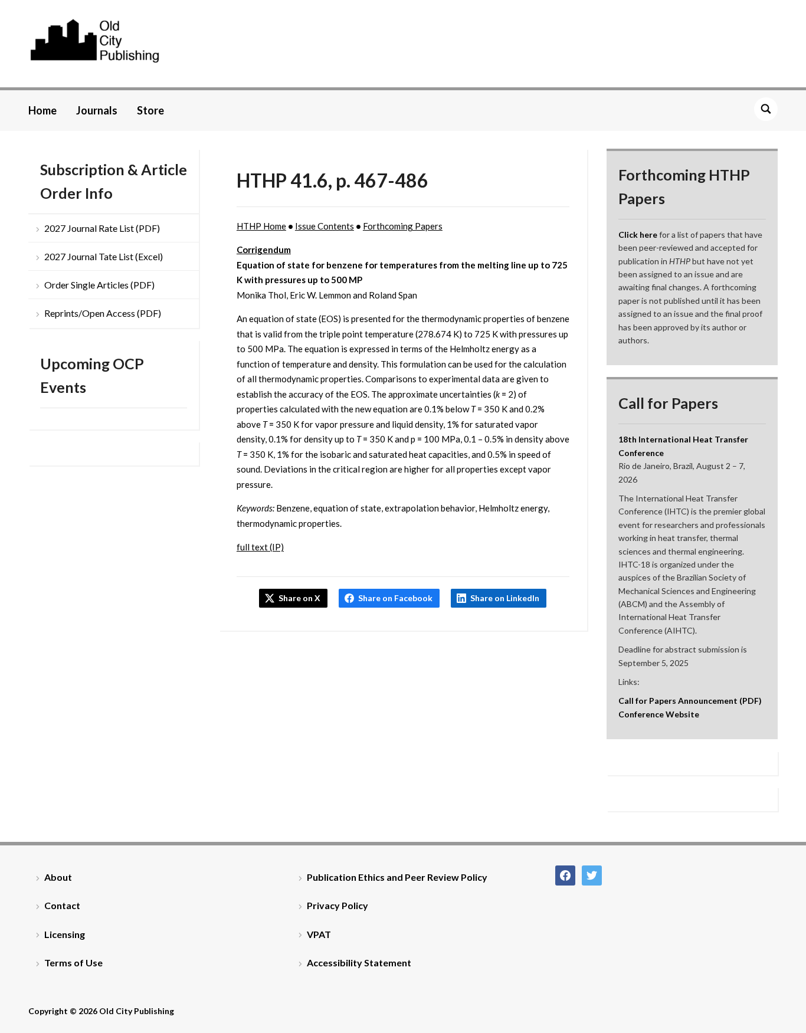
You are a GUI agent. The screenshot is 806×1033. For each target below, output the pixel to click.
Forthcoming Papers (403, 226)
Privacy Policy (337, 905)
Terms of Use (73, 962)
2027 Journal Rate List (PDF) (102, 228)
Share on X (299, 598)
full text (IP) (260, 547)
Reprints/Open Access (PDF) (102, 313)
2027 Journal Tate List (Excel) (103, 256)
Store (150, 110)
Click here (637, 234)
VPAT (319, 934)
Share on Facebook (395, 598)
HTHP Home (261, 226)
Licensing (64, 934)
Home (42, 110)
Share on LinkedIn (504, 598)
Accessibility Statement (359, 962)
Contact (62, 905)
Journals (96, 110)
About (58, 877)
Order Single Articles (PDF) (99, 284)
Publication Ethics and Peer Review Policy (397, 877)
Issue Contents (324, 226)
